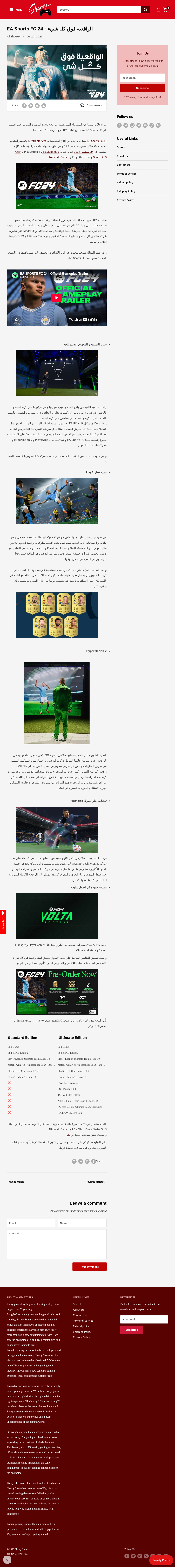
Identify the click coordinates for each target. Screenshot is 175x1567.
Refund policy (125, 182)
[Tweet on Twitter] (37, 105)
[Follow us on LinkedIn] (158, 125)
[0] (165, 10)
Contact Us (123, 164)
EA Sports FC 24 (97, 140)
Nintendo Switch (59, 157)
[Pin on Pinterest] (30, 105)
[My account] (158, 9)
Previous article (94, 1181)
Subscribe (142, 88)
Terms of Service (126, 173)
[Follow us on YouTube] (145, 125)
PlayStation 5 (50, 151)
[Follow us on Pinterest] (138, 125)
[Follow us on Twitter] (125, 125)
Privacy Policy (125, 200)
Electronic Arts (37, 140)
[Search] (145, 9)
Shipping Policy (126, 191)
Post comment (89, 1266)
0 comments (94, 105)
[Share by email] (43, 105)
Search (121, 147)
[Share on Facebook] (24, 105)
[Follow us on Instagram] (132, 125)
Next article (17, 1181)
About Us (122, 156)
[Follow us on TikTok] (151, 125)
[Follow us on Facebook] (119, 125)
